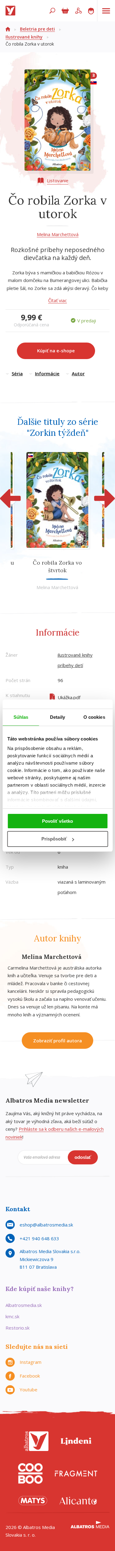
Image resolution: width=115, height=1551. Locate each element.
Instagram (30, 1362)
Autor (78, 373)
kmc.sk (12, 1316)
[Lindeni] (76, 1441)
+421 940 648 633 (39, 1238)
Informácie (47, 373)
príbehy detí (70, 665)
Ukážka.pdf (69, 697)
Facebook (30, 1376)
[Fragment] (76, 1473)
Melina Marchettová (58, 234)
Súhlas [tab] (21, 717)
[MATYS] (32, 1501)
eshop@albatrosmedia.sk (46, 1225)
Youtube (28, 1389)
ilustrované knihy (75, 655)
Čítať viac (57, 300)
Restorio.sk (17, 1328)
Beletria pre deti (37, 29)
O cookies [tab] (94, 717)
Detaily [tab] (57, 717)
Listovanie (57, 180)
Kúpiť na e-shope (56, 350)
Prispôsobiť (54, 838)
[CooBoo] (30, 1473)
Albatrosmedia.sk (24, 1305)
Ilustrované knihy (24, 37)
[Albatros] (36, 1441)
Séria (17, 373)
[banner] (12, 11)
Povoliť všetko (57, 821)
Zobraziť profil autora (57, 1040)
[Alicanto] (78, 1501)
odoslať (83, 1157)
